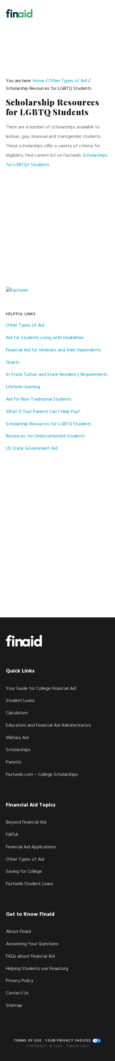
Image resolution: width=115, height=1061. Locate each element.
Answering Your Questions (32, 944)
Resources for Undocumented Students (45, 436)
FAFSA (12, 835)
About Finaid (18, 932)
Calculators (17, 713)
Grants (12, 362)
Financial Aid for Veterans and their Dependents (53, 350)
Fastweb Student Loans (29, 884)
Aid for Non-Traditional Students (38, 399)
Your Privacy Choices (68, 1041)
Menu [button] (102, 13)
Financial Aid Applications (31, 847)
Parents (13, 762)
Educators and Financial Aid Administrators (48, 725)
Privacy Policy (19, 981)
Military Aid (17, 738)
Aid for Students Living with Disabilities (45, 338)
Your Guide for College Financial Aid (41, 689)
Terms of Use (27, 1041)
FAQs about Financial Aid (30, 956)
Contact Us (17, 993)
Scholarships (18, 750)
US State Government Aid (32, 448)
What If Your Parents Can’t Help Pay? (43, 412)
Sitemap (14, 1005)
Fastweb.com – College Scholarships (42, 775)
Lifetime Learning (23, 387)
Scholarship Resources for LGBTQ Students (48, 424)
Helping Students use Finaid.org (37, 969)
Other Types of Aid (25, 325)
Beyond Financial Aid (26, 822)
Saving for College (24, 871)
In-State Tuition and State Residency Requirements (57, 375)
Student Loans (20, 701)
